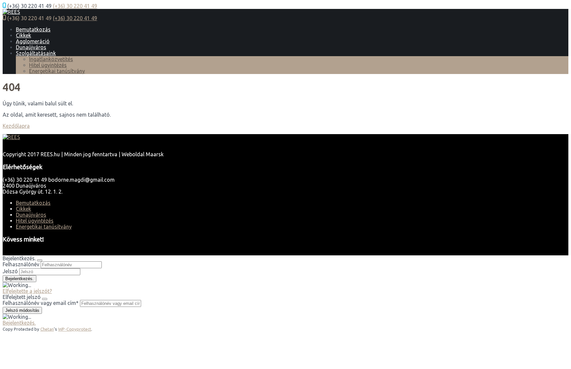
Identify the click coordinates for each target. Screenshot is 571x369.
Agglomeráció (33, 41)
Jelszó (10, 271)
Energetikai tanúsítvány (57, 71)
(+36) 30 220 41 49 (75, 6)
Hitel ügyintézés (48, 65)
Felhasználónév (21, 264)
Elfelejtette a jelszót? (27, 291)
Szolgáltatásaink (36, 53)
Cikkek (23, 35)
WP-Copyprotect (74, 329)
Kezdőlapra (16, 126)
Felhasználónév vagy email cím (41, 303)
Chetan (47, 329)
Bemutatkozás (33, 29)
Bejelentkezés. (19, 323)
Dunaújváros (31, 47)
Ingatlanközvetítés (51, 59)
